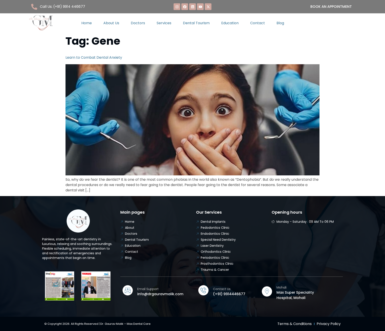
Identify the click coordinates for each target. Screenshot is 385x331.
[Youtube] (200, 6)
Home (86, 23)
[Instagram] (177, 6)
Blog (280, 23)
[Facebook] (184, 6)
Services (164, 23)
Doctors (138, 23)
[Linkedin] (192, 6)
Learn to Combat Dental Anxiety (94, 57)
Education (230, 23)
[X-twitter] (208, 6)
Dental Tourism (196, 23)
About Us (111, 23)
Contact (257, 23)
